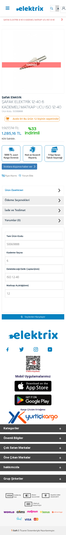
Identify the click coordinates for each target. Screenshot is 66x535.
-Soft (14, 530)
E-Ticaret (22, 530)
